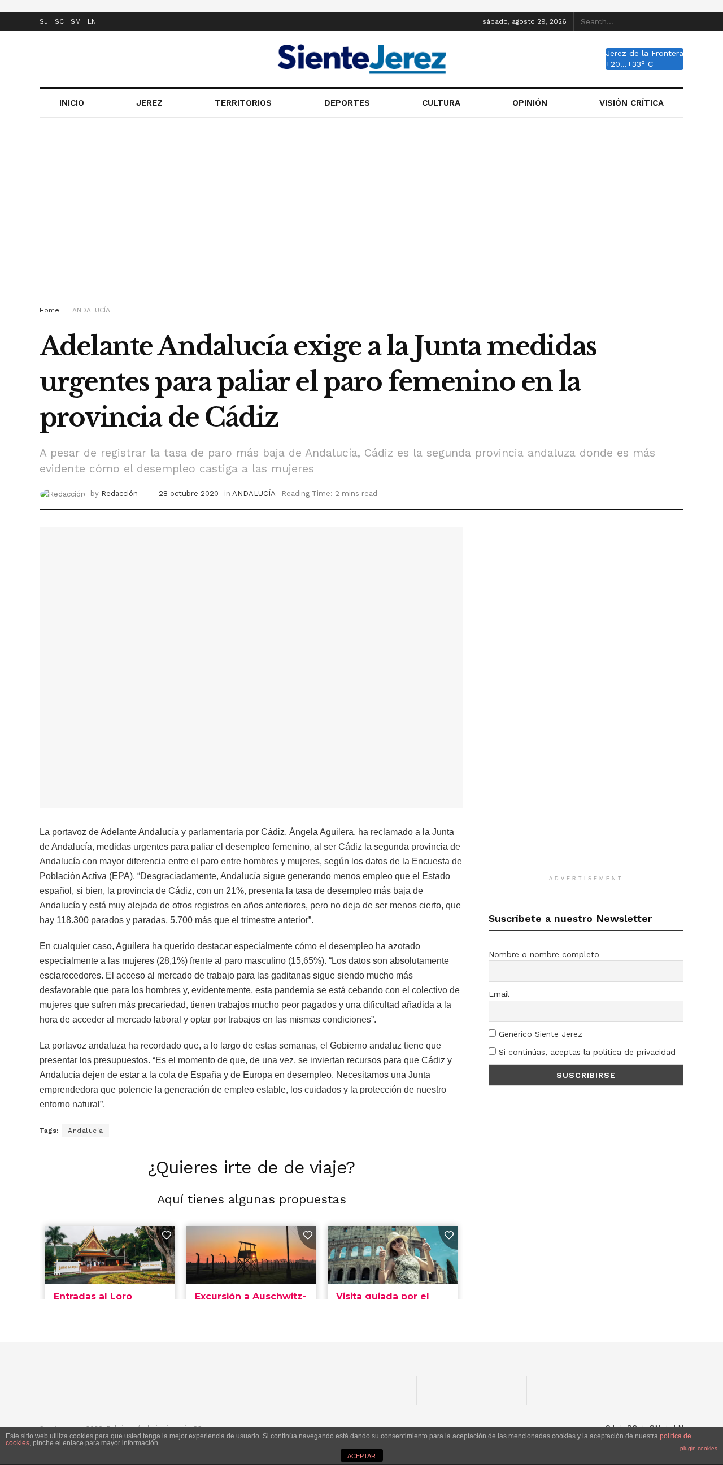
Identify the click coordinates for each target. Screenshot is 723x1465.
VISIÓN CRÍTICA (631, 103)
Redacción (119, 493)
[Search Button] (677, 21)
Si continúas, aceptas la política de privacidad (586, 1052)
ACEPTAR (361, 1456)
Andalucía (85, 1130)
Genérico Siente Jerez (539, 1033)
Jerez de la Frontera (644, 53)
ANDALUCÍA (91, 310)
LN (92, 21)
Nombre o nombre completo (544, 954)
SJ (44, 21)
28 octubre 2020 (189, 493)
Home (49, 310)
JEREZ (149, 103)
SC (59, 21)
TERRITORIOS (243, 103)
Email (499, 993)
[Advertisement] (361, 213)
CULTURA (441, 103)
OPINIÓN (529, 103)
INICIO (71, 103)
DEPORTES (347, 103)
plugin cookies (698, 1448)
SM (76, 21)
